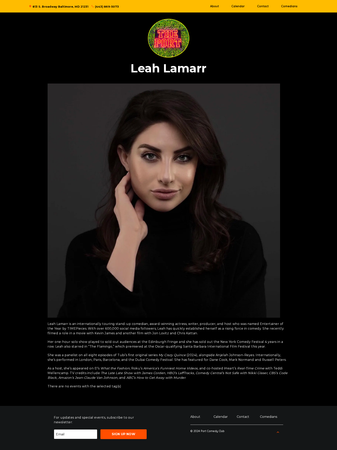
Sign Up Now (123, 434)
